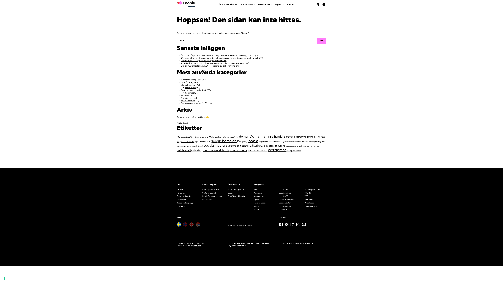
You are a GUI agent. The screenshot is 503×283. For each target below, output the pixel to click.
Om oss (180, 189)
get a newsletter (203, 141)
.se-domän (196, 137)
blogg (211, 136)
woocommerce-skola (257, 150)
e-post (288, 136)
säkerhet (256, 145)
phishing (317, 141)
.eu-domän (184, 137)
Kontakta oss (207, 199)
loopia (253, 140)
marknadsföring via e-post (293, 142)
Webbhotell (264, 4)
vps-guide (314, 146)
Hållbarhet (181, 193)
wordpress (277, 150)
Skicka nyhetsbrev (312, 189)
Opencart (283, 210)
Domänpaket (258, 196)
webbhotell (184, 150)
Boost (255, 189)
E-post (278, 4)
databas (218, 137)
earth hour (320, 137)
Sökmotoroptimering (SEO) (194, 103)
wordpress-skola (294, 150)
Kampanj (242, 141)
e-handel (277, 136)
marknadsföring (278, 142)
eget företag (186, 141)
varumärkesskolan (303, 146)
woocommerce (238, 150)
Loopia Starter (285, 203)
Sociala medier (188, 100)
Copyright (181, 206)
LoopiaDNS (283, 189)
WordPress (190, 87)
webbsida (209, 150)
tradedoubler (291, 146)
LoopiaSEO (283, 196)
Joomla (256, 206)
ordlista (311, 142)
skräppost (199, 146)
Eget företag (187, 82)
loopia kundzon (265, 141)
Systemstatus (208, 193)
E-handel (185, 95)
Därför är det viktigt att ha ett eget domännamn (203, 60)
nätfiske (305, 141)
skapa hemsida (190, 146)
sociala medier (214, 145)
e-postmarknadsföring (303, 136)
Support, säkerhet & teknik (193, 90)
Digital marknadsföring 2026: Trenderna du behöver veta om (210, 66)
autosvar (203, 137)
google (216, 141)
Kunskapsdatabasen (210, 189)
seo (324, 141)
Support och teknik (237, 145)
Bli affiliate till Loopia (236, 196)
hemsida (229, 140)
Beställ (290, 4)
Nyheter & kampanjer (191, 79)
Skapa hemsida (226, 4)
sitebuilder (181, 146)
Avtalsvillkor (181, 199)
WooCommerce (311, 206)
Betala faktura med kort (212, 196)
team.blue (197, 245)
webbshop (196, 150)
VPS (306, 196)
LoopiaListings (285, 193)
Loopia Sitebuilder (286, 199)
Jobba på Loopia (184, 203)
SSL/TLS (308, 193)
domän (244, 136)
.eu (178, 136)
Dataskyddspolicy (184, 196)
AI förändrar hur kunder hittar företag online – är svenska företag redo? (215, 63)
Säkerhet (189, 93)
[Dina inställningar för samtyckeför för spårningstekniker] (4, 278)
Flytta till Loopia (259, 203)
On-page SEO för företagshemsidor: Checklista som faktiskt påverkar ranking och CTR (222, 58)
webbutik (222, 150)
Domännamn (246, 4)
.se (190, 136)
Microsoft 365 (285, 206)
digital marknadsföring (230, 137)
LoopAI (256, 210)
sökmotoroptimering (273, 145)
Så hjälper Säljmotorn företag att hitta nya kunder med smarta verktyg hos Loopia (219, 55)
